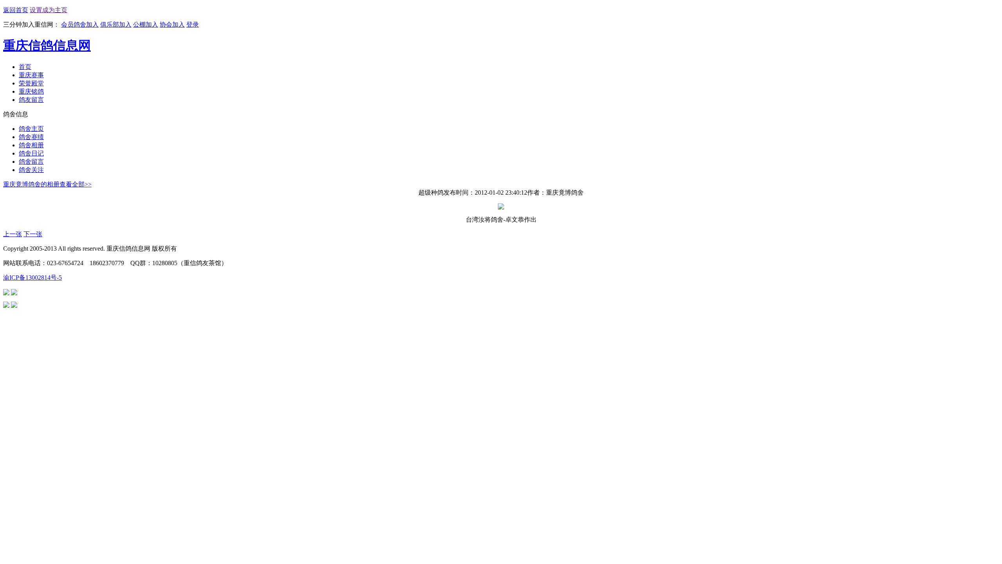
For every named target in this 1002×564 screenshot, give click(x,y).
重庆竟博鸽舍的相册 (31, 184)
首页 (25, 66)
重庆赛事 (31, 75)
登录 (192, 24)
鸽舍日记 (31, 153)
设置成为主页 (48, 10)
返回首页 (15, 10)
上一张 (12, 234)
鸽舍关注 (31, 169)
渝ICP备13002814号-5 (32, 277)
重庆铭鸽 (31, 91)
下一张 (32, 234)
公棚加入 (145, 24)
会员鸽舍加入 (80, 24)
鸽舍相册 (31, 145)
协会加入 (172, 24)
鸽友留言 (31, 99)
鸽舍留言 (31, 161)
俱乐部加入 (116, 24)
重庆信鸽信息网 (47, 45)
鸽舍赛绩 (31, 137)
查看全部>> (75, 184)
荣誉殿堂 (31, 83)
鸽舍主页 (31, 128)
